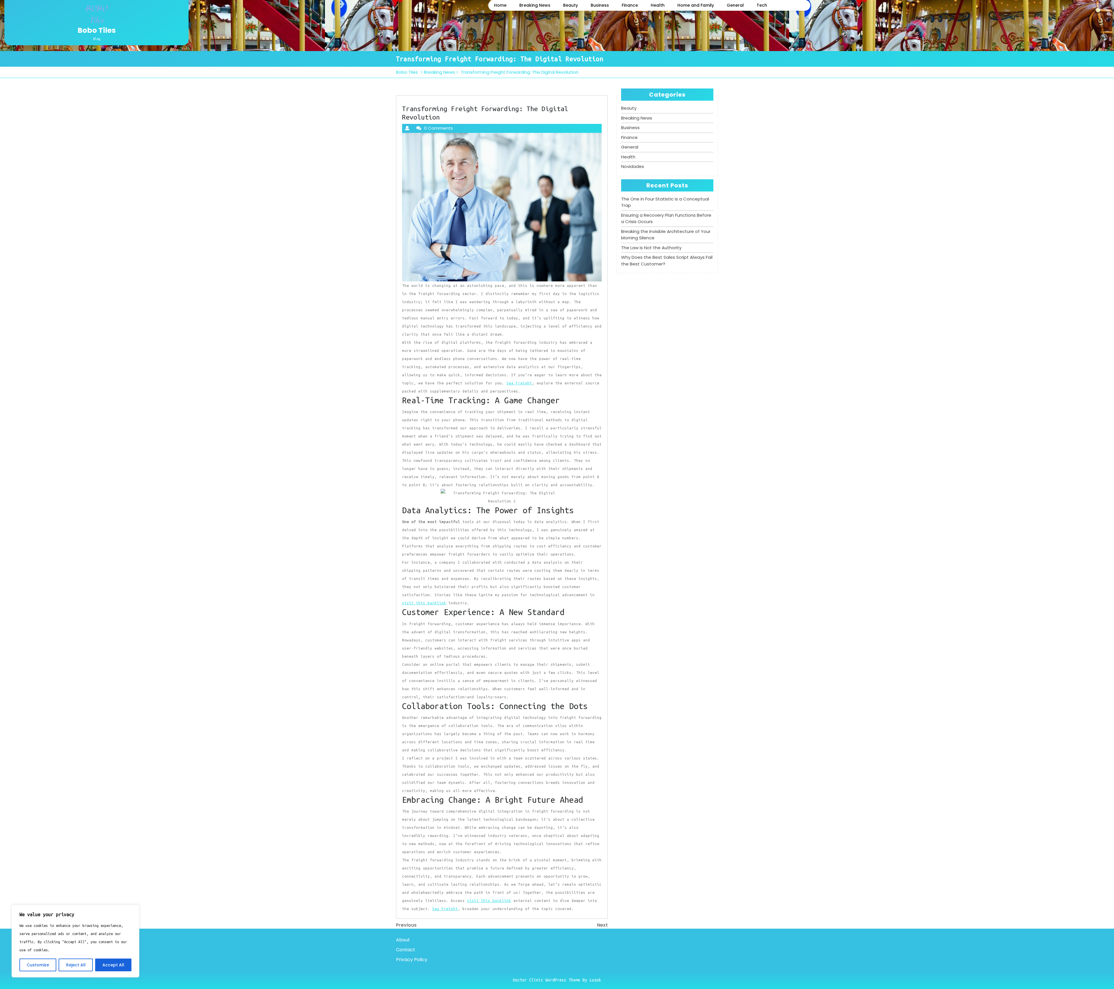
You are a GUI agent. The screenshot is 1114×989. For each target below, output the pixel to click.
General (735, 5)
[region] (75, 941)
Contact (405, 949)
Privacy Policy (411, 959)
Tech (762, 5)
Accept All (113, 965)
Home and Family (695, 5)
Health (658, 5)
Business (600, 5)
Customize (38, 965)
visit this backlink (424, 603)
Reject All (76, 965)
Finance (630, 5)
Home (500, 5)
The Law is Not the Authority (651, 248)
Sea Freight (519, 383)
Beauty (570, 5)
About (403, 939)
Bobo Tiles (96, 30)
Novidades (632, 166)
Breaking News (534, 5)
